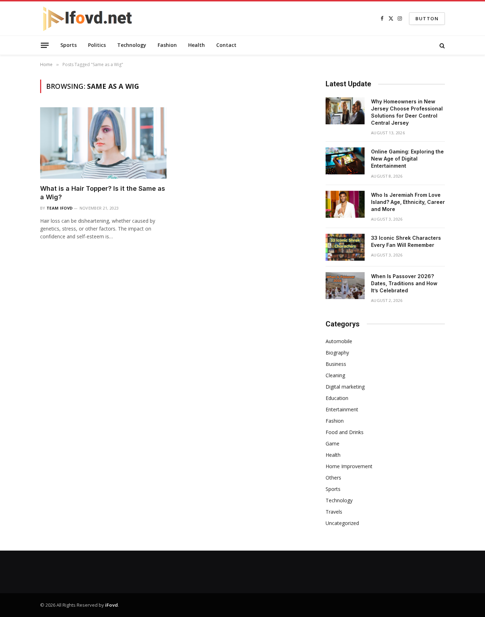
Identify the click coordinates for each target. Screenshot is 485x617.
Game (332, 443)
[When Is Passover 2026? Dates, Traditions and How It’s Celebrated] (345, 285)
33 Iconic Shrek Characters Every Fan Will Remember (406, 241)
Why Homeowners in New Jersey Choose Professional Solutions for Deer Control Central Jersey (407, 112)
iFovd (111, 605)
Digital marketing (345, 386)
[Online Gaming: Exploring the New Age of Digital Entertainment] (345, 160)
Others (333, 477)
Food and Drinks (345, 432)
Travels (334, 511)
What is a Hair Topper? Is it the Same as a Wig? (102, 193)
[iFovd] (88, 18)
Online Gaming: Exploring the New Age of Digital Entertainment (407, 158)
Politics (97, 45)
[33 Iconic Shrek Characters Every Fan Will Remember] (345, 247)
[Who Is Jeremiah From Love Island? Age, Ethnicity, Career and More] (345, 204)
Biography (337, 352)
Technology (131, 45)
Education (337, 398)
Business (336, 364)
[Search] (441, 45)
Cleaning (335, 375)
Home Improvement (349, 466)
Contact (226, 45)
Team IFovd (59, 208)
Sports (68, 45)
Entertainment (342, 409)
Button (426, 18)
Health (196, 45)
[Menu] (45, 45)
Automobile (339, 341)
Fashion (167, 45)
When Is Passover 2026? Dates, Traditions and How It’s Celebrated (404, 283)
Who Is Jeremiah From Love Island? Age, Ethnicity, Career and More (408, 202)
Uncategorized (342, 523)
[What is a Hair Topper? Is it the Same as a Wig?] (103, 142)
